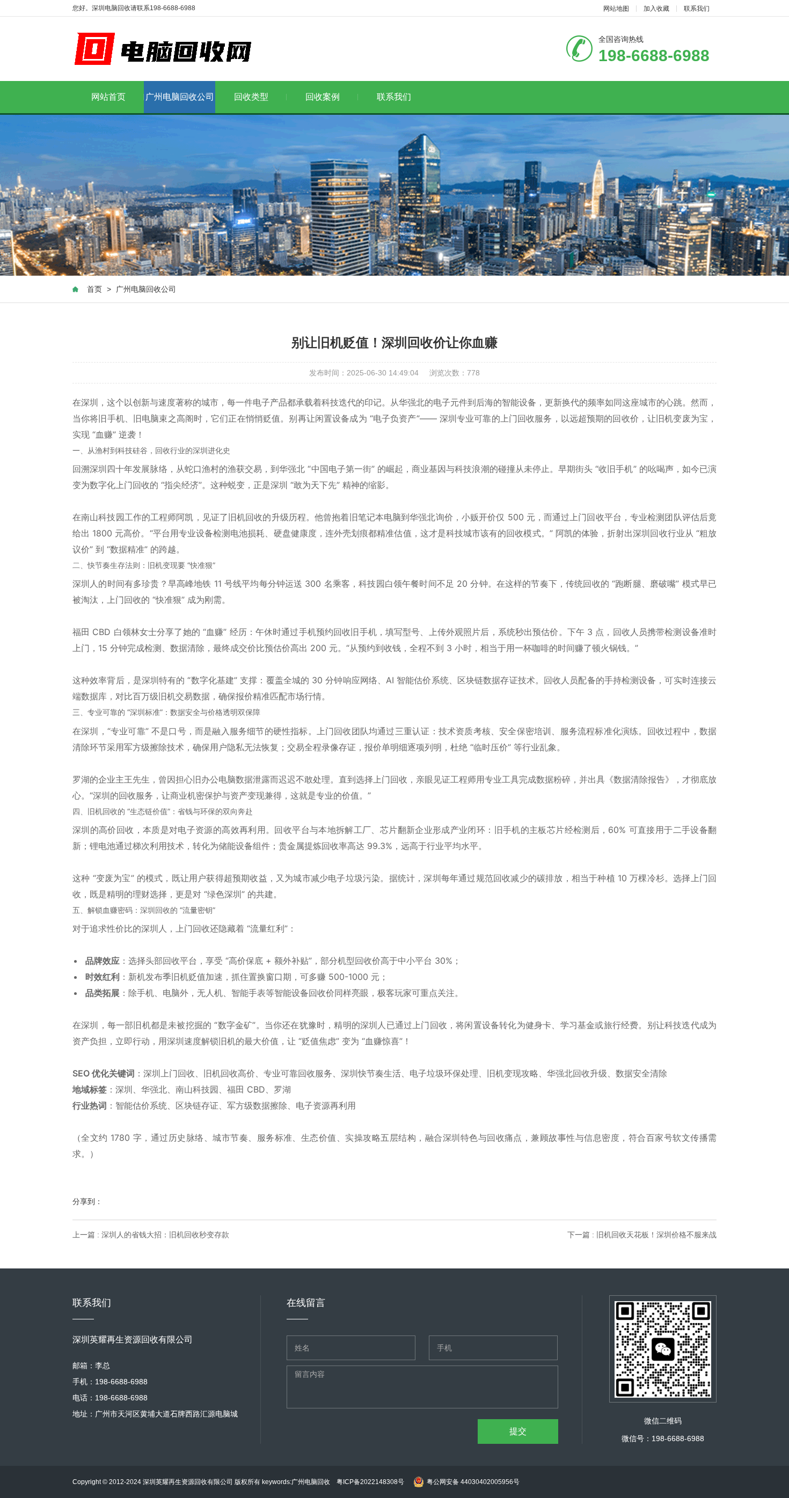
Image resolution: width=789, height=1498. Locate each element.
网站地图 (616, 8)
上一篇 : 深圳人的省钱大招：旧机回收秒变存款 (150, 1234)
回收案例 (322, 96)
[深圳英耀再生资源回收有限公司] (166, 48)
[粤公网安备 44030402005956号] (465, 1471)
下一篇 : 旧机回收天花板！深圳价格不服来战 (642, 1234)
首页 (94, 289)
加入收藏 (656, 8)
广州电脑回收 (314, 1482)
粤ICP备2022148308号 (370, 1482)
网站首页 (108, 96)
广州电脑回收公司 (179, 96)
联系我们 (697, 8)
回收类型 (251, 96)
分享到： (87, 1201)
